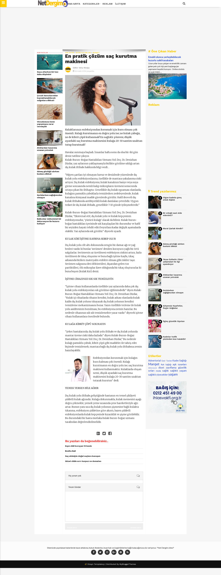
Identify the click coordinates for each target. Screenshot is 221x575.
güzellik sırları (83, 53)
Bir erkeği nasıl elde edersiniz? (172, 214)
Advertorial (154, 360)
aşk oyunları (180, 364)
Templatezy (99, 564)
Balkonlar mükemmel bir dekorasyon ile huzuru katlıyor (49, 221)
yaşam (173, 374)
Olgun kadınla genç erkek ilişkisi (172, 198)
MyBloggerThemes (127, 564)
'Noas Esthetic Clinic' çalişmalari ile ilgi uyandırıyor (173, 261)
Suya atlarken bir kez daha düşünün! (47, 73)
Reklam (107, 3)
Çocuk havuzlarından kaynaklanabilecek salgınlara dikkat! (47, 97)
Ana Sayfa (74, 3)
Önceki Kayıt (72, 528)
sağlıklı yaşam (178, 370)
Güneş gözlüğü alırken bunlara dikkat (48, 172)
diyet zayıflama (167, 367)
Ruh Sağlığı (166, 364)
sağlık (165, 370)
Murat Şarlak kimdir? (173, 228)
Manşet (96, 53)
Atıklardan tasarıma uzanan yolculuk (47, 149)
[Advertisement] (110, 28)
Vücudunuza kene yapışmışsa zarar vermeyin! (46, 124)
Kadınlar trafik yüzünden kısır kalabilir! (174, 338)
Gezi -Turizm (166, 361)
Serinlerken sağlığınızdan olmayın (49, 196)
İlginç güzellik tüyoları (174, 321)
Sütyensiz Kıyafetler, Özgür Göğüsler (173, 307)
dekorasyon (152, 368)
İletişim (120, 3)
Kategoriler (91, 3)
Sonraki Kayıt (135, 528)
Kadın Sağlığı (179, 360)
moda (158, 370)
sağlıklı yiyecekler (158, 374)
